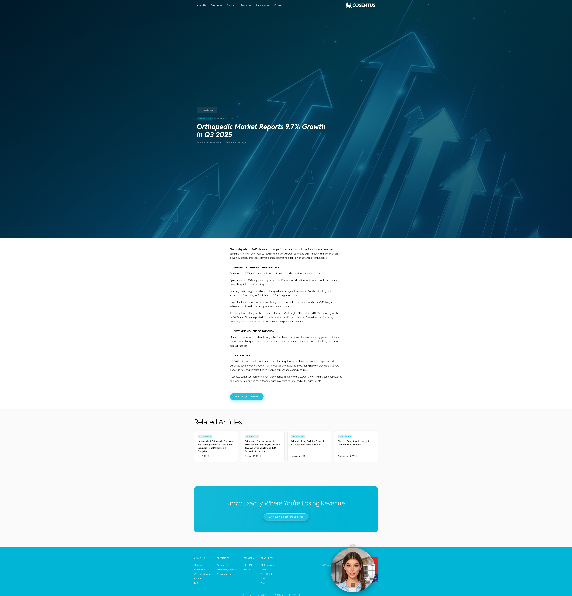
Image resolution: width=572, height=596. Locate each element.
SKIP (353, 545)
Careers (198, 578)
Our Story (198, 565)
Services (231, 5)
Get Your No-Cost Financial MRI (285, 516)
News (263, 578)
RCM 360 (248, 565)
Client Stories (267, 574)
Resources (246, 5)
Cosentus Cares (202, 574)
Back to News (208, 110)
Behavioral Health (225, 574)
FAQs (196, 583)
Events (264, 583)
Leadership (199, 569)
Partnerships (262, 5)
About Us (201, 5)
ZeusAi (247, 569)
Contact (278, 5)
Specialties (216, 5)
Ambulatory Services (227, 569)
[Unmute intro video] (353, 585)
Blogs (263, 569)
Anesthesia (222, 565)
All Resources (267, 565)
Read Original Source (247, 396)
